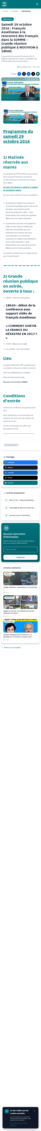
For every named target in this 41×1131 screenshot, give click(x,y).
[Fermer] (34, 1111)
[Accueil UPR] (4, 4)
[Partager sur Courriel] (38, 74)
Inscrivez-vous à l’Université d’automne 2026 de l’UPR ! (19, 515)
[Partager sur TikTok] (33, 74)
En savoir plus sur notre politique (18, 1124)
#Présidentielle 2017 (11, 445)
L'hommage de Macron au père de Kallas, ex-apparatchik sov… (21, 508)
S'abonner (20, 557)
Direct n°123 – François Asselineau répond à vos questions (21, 500)
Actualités (14, 11)
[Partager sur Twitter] (24, 74)
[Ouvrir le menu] (37, 4)
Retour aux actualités (12, 647)
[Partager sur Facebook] (19, 74)
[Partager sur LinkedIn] (28, 74)
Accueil (5, 11)
